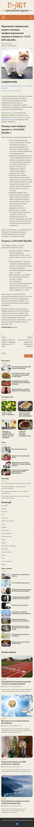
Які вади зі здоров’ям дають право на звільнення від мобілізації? (21, 590)
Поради (3, 539)
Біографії (3, 508)
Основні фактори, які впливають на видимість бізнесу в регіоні (21, 597)
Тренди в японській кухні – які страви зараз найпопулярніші (25, 414)
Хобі (2, 558)
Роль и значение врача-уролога (21, 583)
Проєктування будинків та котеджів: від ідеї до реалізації (20, 620)
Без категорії (5, 505)
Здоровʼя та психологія (7, 521)
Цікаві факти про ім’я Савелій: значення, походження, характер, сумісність (21, 464)
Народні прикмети (6, 533)
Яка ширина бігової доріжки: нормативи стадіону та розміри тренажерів (21, 382)
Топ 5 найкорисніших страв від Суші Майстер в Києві (16, 483)
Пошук (3, 353)
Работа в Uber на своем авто (20, 605)
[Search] (31, 17)
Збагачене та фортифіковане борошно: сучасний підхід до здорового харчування (8, 434)
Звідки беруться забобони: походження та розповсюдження (21, 612)
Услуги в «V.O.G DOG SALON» (11, 91)
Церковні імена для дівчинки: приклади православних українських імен (20, 471)
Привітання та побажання (8, 546)
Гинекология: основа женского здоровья (21, 575)
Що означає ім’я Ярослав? (19, 449)
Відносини (4, 511)
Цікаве (15, 327)
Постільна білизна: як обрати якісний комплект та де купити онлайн (20, 627)
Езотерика (4, 518)
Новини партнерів (6, 536)
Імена (3, 524)
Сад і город (4, 549)
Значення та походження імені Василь (21, 456)
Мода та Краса (5, 530)
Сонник (3, 555)
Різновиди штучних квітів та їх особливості (20, 635)
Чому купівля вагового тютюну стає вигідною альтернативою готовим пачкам (21, 375)
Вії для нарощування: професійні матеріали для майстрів (21, 367)
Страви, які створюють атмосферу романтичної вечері (24, 434)
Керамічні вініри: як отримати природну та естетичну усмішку (21, 390)
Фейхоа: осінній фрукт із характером (8, 413)
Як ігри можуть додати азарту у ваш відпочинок (21, 642)
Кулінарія (4, 527)
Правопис (4, 542)
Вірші (2, 514)
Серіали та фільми (6, 552)
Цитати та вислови (6, 561)
